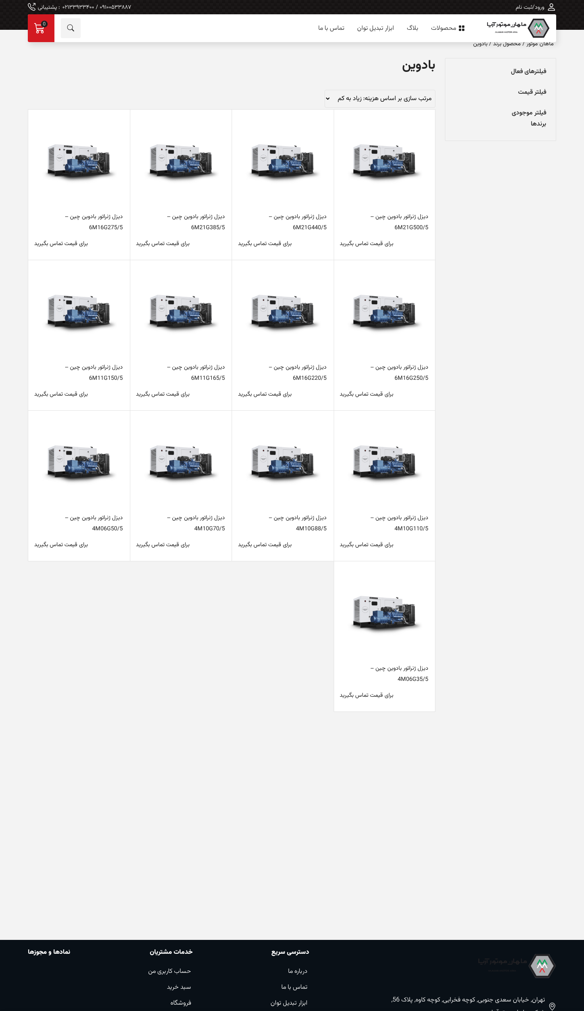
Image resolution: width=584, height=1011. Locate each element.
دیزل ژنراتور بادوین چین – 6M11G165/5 (196, 373)
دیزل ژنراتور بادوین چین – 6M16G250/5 (399, 373)
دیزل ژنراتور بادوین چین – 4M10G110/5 (399, 523)
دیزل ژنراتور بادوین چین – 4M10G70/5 (196, 523)
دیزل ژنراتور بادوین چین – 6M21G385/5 (196, 222)
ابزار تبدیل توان (375, 28)
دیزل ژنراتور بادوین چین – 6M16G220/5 (298, 373)
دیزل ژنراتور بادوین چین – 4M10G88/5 (298, 523)
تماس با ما (331, 28)
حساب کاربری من (169, 971)
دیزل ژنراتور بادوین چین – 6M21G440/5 (298, 222)
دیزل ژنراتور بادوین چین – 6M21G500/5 (399, 222)
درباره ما (297, 971)
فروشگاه (180, 1003)
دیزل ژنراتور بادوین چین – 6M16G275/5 (94, 222)
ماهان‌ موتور (540, 43)
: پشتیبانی (84, 7)
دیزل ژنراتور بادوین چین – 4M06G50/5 (94, 523)
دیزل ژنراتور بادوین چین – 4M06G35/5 (399, 674)
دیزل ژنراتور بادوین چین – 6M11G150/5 (94, 373)
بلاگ (412, 28)
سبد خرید (179, 987)
